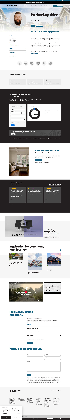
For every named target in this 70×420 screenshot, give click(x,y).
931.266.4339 (13, 41)
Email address (29, 357)
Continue (5, 417)
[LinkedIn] (51, 390)
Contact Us (45, 404)
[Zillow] (58, 390)
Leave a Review (52, 184)
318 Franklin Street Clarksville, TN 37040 (13, 39)
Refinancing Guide (20, 398)
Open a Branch (46, 402)
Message (28, 361)
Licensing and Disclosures (56, 403)
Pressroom (45, 403)
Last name (46, 354)
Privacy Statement (4, 413)
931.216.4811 (14, 40)
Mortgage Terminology (38, 401)
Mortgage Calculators (38, 398)
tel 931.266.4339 (30, 418)
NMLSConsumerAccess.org (39, 404)
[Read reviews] (11, 184)
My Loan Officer (40, 5)
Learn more (29, 324)
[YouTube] (56, 390)
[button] (17, 36)
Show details (18, 413)
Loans (44, 5)
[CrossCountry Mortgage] (12, 6)
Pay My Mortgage (38, 403)
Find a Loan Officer (46, 405)
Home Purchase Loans (12, 402)
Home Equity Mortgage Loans (30, 400)
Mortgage (8, 0)
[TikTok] (60, 390)
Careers (45, 399)
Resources (47, 5)
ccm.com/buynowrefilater (46, 162)
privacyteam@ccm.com (32, 382)
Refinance (36, 5)
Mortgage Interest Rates (12, 399)
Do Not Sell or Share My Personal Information (16, 417)
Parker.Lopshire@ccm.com (14, 42)
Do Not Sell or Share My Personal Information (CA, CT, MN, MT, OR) (56, 402)
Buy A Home (32, 5)
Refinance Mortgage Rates (21, 399)
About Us (50, 5)
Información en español (47, 406)
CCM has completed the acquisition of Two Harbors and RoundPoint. (35, 2)
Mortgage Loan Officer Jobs (47, 400)
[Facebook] (49, 390)
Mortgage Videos (38, 402)
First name (28, 354)
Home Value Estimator (38, 400)
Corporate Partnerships (47, 398)
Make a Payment (60, 5)
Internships (45, 401)
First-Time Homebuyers (12, 401)
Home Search (11, 0)
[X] (53, 390)
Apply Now (54, 5)
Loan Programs (29, 401)
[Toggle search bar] (62, 0)
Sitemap (26, 416)
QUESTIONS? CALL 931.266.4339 (58, 0)
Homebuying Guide (11, 398)
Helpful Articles (37, 399)
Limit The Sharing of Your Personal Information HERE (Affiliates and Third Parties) (56, 399)
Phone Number (46, 357)
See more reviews (57, 184)
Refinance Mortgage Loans (21, 400)
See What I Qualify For (39, 25)
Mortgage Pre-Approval (12, 400)
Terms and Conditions (55, 404)
